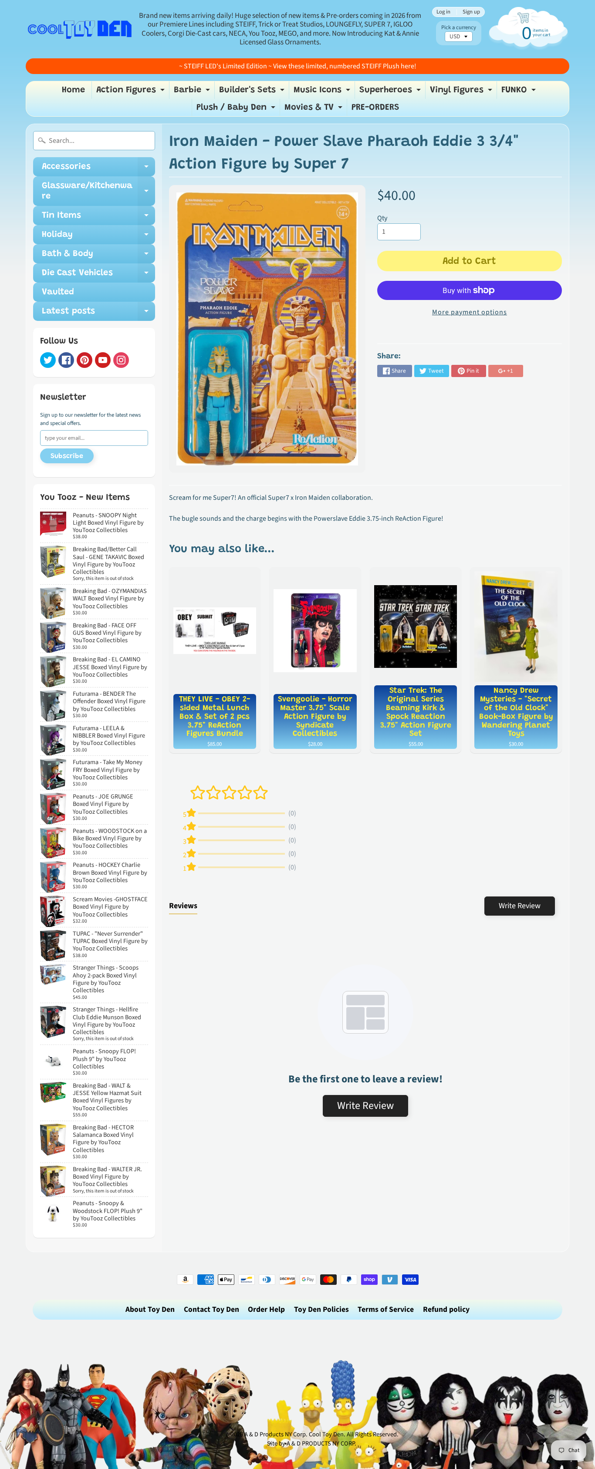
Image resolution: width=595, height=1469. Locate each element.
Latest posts (98, 314)
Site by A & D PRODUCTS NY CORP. (311, 1443)
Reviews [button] (183, 905)
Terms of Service (386, 1309)
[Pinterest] (84, 360)
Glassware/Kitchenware (98, 192)
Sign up (471, 12)
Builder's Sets (253, 92)
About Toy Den (150, 1309)
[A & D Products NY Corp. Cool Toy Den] (80, 29)
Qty (382, 218)
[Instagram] (121, 360)
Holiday (98, 237)
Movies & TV (314, 109)
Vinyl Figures (462, 92)
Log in (443, 12)
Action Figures (131, 92)
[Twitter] (48, 360)
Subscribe (67, 456)
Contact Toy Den (211, 1309)
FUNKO (519, 92)
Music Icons (323, 92)
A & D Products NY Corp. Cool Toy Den (294, 1434)
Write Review (520, 905)
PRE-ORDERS (375, 107)
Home (73, 90)
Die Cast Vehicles (98, 276)
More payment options (469, 312)
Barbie (193, 92)
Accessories (98, 169)
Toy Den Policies (321, 1309)
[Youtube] (103, 360)
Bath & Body (98, 256)
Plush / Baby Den (236, 109)
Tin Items (98, 218)
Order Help (266, 1309)
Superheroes (391, 92)
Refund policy (446, 1309)
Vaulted (58, 292)
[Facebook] (66, 360)
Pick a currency (458, 27)
